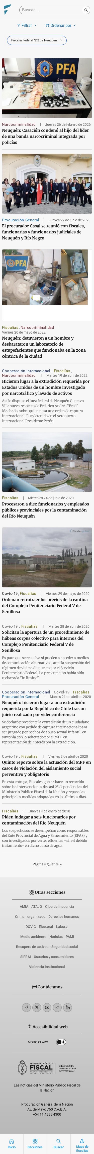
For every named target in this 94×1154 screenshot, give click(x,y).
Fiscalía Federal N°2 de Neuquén (34, 40)
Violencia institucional (47, 967)
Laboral (62, 927)
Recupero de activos (32, 947)
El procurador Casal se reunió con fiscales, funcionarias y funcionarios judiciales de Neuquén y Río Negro (43, 231)
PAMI (70, 937)
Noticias (56, 937)
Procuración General (20, 220)
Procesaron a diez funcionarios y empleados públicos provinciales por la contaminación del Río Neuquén (45, 510)
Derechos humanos (63, 917)
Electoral (46, 927)
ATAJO (36, 907)
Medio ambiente (33, 937)
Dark (61, 1043)
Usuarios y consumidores (54, 957)
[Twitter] (36, 1007)
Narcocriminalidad (19, 124)
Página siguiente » (47, 864)
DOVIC (31, 927)
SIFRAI (25, 957)
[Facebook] (26, 1007)
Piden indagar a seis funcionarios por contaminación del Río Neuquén (38, 819)
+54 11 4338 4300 (47, 1114)
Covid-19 (10, 594)
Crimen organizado (30, 917)
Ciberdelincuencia (59, 907)
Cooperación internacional (27, 371)
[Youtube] (47, 1007)
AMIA (24, 907)
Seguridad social (64, 947)
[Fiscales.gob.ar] (7, 10)
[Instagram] (57, 1007)
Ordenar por (60, 25)
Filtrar (27, 25)
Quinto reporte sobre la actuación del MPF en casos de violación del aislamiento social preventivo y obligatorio (46, 768)
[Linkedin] (67, 1007)
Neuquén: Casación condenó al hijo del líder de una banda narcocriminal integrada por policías (45, 136)
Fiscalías (10, 328)
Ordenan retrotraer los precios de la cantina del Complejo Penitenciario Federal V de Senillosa (45, 605)
